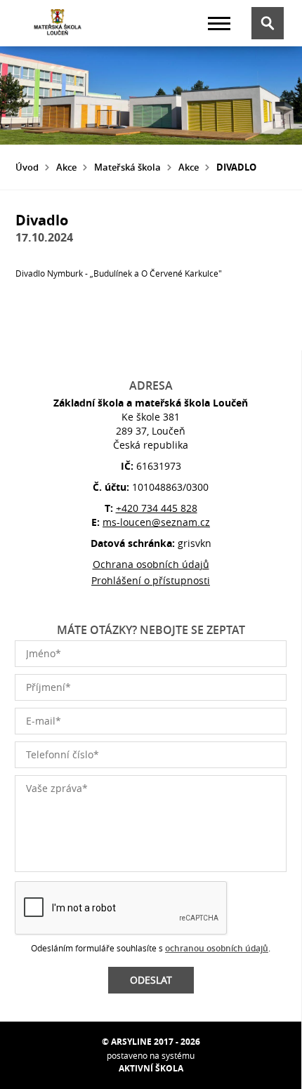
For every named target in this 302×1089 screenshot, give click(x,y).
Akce (66, 167)
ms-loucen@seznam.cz (156, 522)
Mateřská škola (127, 167)
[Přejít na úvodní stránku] (57, 23)
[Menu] (219, 23)
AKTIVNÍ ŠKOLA (151, 1068)
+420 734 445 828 (156, 508)
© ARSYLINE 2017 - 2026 (151, 1042)
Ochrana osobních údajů (151, 564)
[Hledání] (267, 23)
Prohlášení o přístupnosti (150, 580)
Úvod (27, 167)
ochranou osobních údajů (216, 948)
